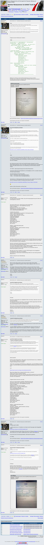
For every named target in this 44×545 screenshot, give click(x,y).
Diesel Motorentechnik (26, 529)
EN (25, 11)
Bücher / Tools (15, 10)
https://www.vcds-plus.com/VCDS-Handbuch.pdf (18, 429)
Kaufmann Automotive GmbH (18, 541)
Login (21, 11)
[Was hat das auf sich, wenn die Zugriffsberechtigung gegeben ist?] (26, 494)
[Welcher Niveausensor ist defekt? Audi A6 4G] (26, 102)
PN (13, 122)
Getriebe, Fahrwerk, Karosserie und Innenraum (30, 534)
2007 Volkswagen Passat (4, 324)
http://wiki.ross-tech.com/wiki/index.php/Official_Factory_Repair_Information (22, 149)
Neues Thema (3, 14)
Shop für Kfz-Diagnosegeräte (32, 541)
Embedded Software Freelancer (25, 541)
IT (26, 11)
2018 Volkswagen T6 (4, 33)
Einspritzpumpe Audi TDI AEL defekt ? (16, 529)
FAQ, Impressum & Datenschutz (24, 10)
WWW (15, 122)
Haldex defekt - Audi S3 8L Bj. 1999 (15, 534)
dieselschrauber (3, 271)
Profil (11, 122)
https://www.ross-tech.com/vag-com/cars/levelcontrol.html (20, 370)
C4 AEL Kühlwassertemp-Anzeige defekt (16, 526)
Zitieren (41, 125)
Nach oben (3, 122)
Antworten (7, 14)
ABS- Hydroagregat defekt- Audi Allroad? (16, 532)
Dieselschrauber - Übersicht (20, 14)
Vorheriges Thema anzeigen (34, 14)
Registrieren (17, 11)
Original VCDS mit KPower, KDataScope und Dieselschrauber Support (32, 118)
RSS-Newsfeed (11, 11)
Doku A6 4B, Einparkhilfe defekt (15, 524)
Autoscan (15, 324)
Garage (10, 10)
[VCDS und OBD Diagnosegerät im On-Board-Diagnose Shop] (4, 7)
